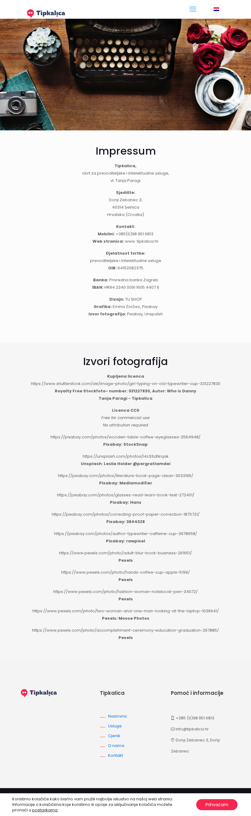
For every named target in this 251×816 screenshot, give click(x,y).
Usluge (115, 726)
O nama (116, 746)
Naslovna (117, 716)
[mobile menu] (193, 9)
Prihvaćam (216, 805)
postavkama (45, 810)
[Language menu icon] (216, 9)
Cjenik (114, 736)
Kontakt (115, 755)
